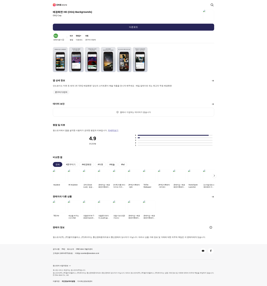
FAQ (63, 249)
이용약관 (56, 281)
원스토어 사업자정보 (60, 266)
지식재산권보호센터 (84, 281)
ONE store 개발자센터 (84, 249)
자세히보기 (113, 130)
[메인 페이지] (60, 5)
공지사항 (56, 249)
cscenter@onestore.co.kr (89, 253)
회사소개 (70, 249)
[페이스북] (210, 250)
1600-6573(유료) (66, 253)
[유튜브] (203, 250)
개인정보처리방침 (68, 281)
